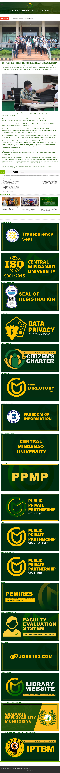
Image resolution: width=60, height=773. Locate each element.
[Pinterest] (30, 771)
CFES (10, 175)
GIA (46, 175)
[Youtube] (32, 771)
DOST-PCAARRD (40, 175)
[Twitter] (29, 771)
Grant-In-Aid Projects (54, 175)
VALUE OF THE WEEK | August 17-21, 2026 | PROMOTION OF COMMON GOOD (48, 209)
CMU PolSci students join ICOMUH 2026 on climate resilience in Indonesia (28, 209)
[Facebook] (27, 771)
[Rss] (26, 771)
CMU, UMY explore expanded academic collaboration (21, 18)
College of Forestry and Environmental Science (24, 175)
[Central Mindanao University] (30, 8)
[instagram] (33, 771)
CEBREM (5, 175)
